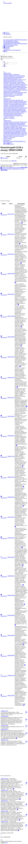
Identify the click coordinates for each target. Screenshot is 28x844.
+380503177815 (11, 456)
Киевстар (12, 42)
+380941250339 (11, 557)
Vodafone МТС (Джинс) (12, 41)
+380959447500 (11, 675)
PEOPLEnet (20, 39)
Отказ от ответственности (14, 50)
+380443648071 (4, 729)
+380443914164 (11, 377)
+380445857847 (4, 725)
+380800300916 (11, 576)
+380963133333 (4, 739)
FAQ (6, 144)
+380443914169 (11, 477)
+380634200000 (11, 595)
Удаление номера (9, 141)
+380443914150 (11, 356)
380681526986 (14, 160)
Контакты (11, 144)
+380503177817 (11, 397)
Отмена (2, 842)
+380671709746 (11, 316)
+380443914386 (11, 273)
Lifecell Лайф (14, 39)
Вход (6, 842)
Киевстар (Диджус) (12, 43)
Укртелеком (20, 43)
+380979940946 (4, 716)
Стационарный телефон (12, 44)
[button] (4, 62)
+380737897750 (11, 517)
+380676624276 (11, 416)
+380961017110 (4, 711)
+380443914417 (11, 234)
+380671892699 (11, 336)
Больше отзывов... (7, 138)
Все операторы (7, 39)
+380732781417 (11, 214)
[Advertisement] (14, 17)
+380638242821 (11, 497)
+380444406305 (11, 635)
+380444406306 (11, 655)
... (18, 243)
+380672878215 (11, 294)
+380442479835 (11, 695)
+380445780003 (11, 615)
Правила (5, 50)
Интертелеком (6, 42)
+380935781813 (11, 254)
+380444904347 (11, 435)
